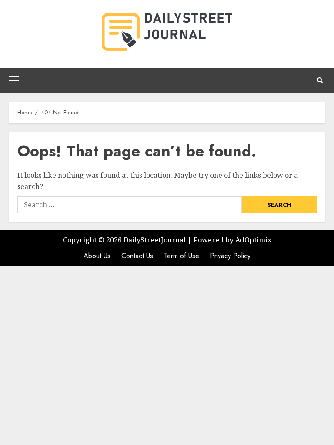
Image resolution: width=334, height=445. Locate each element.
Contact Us (137, 256)
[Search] (319, 80)
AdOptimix (253, 240)
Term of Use (181, 256)
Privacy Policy (230, 256)
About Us (97, 256)
